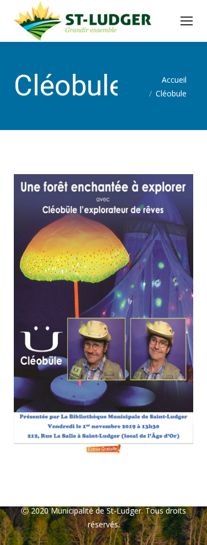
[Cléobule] (103, 315)
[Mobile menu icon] (186, 21)
